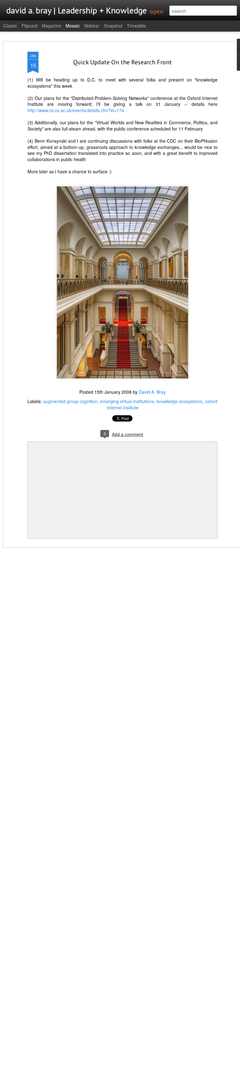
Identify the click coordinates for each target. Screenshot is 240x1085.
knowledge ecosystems (179, 401)
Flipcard (30, 25)
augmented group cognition (70, 401)
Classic (10, 25)
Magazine (51, 25)
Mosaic (73, 25)
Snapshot (113, 25)
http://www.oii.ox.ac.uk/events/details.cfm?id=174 (76, 110)
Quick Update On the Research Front (122, 62)
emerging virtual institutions (127, 401)
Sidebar (91, 25)
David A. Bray (152, 392)
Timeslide (136, 25)
